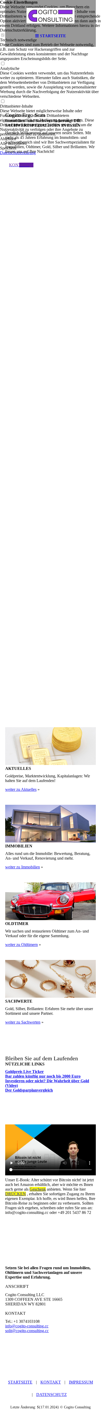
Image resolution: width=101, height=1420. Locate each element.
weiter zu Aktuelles (21, 789)
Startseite (20, 1382)
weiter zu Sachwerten (22, 1022)
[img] (50, 15)
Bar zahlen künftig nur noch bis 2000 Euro (43, 1076)
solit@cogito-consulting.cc (27, 1330)
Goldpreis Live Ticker (24, 1071)
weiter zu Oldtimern (21, 944)
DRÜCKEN (15, 1194)
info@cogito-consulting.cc (26, 1326)
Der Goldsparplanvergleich (29, 1090)
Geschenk (38, 1189)
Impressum (81, 1382)
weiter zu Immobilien (22, 867)
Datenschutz (51, 1394)
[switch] (2, 64)
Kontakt (50, 1382)
